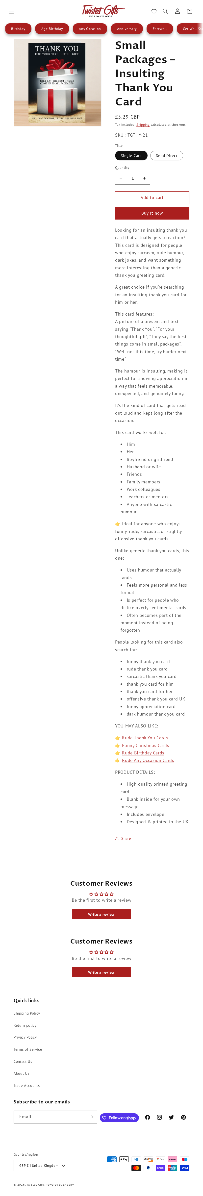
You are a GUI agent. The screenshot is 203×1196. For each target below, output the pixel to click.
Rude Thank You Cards (145, 738)
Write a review (101, 914)
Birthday (18, 28)
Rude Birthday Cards (143, 753)
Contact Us (23, 1061)
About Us (21, 1073)
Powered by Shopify (60, 1184)
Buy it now (152, 213)
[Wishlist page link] (154, 11)
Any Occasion (90, 28)
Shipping (143, 125)
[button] (11, 11)
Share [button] (126, 838)
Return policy (25, 1025)
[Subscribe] (91, 1117)
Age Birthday (52, 28)
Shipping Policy (27, 1013)
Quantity (122, 167)
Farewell (160, 28)
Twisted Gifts (35, 1184)
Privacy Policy (25, 1037)
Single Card (131, 155)
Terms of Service (28, 1049)
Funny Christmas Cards (145, 745)
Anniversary (127, 28)
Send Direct (167, 155)
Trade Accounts (27, 1085)
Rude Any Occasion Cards (148, 760)
